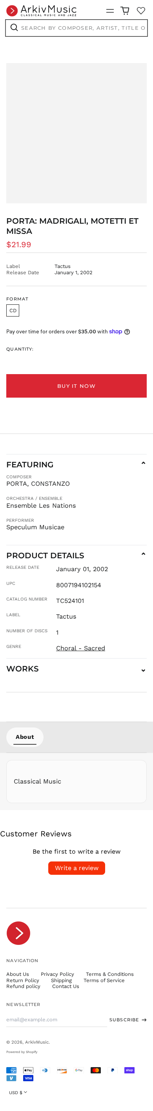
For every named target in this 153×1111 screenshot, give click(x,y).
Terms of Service (104, 980)
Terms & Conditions (110, 974)
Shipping (61, 980)
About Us (17, 974)
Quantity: (20, 349)
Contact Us (65, 986)
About (25, 736)
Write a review (76, 868)
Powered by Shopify (21, 1052)
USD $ (15, 1092)
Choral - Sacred (80, 648)
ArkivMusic (37, 1042)
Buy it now (76, 386)
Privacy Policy (57, 974)
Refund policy (23, 986)
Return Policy (22, 980)
